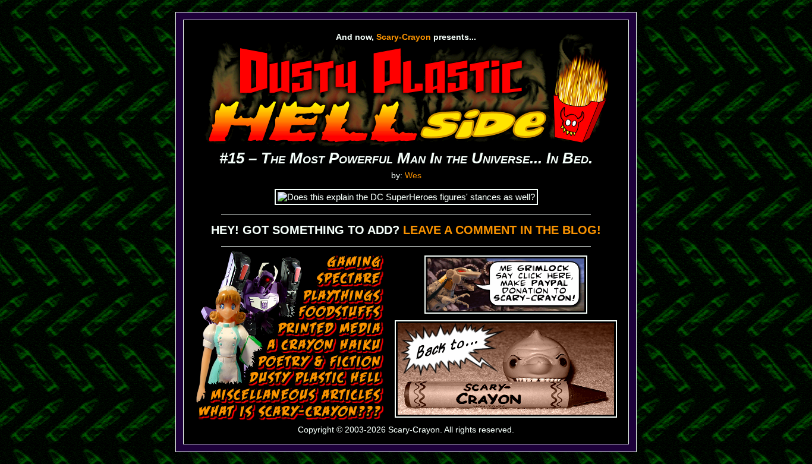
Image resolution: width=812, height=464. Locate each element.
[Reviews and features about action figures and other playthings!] (344, 296)
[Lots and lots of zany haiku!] (325, 345)
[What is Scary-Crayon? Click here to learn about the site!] (291, 412)
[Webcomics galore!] (316, 378)
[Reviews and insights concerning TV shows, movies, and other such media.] (350, 279)
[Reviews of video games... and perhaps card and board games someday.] (355, 263)
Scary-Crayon (403, 37)
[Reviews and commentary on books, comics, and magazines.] (331, 329)
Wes (413, 175)
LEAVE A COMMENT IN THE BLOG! (502, 229)
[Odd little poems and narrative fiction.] (321, 361)
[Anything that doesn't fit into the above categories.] (297, 395)
